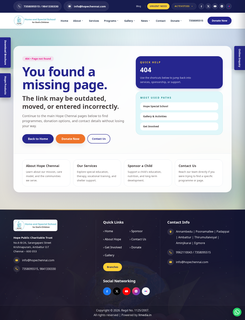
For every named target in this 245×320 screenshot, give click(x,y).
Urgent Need (158, 6)
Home (64, 20)
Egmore (199, 243)
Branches (112, 267)
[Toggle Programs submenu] (118, 20)
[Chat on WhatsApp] (237, 312)
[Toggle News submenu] (150, 20)
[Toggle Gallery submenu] (135, 20)
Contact (161, 20)
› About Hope (112, 239)
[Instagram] (222, 6)
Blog (138, 6)
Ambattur (184, 237)
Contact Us (99, 138)
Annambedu (184, 231)
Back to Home (38, 139)
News (144, 20)
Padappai (222, 231)
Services (94, 20)
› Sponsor (136, 231)
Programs (110, 20)
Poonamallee (204, 231)
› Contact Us (138, 239)
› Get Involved (112, 247)
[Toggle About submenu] (83, 20)
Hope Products (5, 85)
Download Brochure (5, 52)
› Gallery (108, 255)
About (77, 20)
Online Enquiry (239, 58)
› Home (108, 231)
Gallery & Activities (155, 116)
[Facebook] (201, 6)
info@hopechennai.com (38, 260)
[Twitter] (208, 6)
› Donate (135, 247)
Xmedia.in (145, 315)
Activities (182, 6)
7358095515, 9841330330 (39, 269)
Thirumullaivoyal (205, 237)
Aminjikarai (183, 243)
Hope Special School (155, 106)
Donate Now (219, 20)
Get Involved (151, 126)
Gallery (128, 20)
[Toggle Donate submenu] (182, 20)
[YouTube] (215, 6)
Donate (175, 20)
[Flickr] (229, 6)
